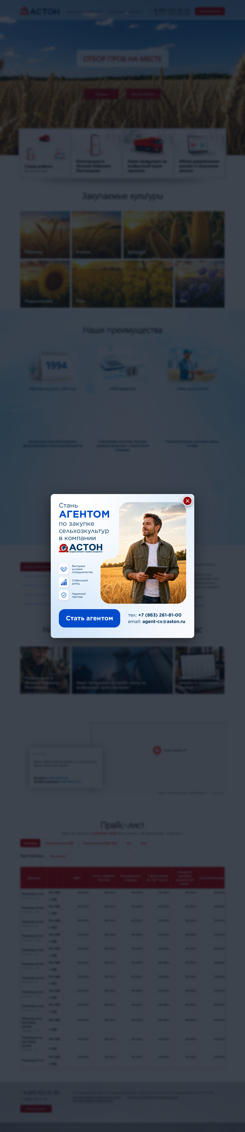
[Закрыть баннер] (187, 501)
